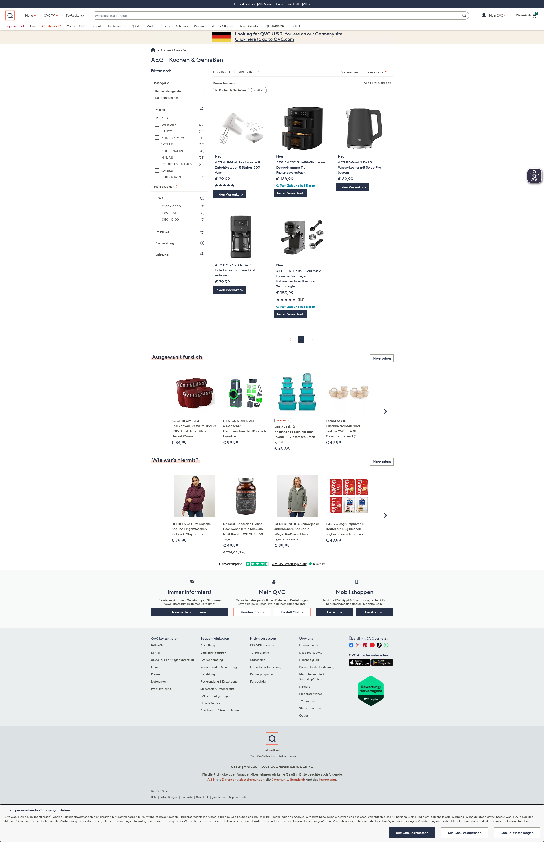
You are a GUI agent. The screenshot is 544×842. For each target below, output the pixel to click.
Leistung (162, 254)
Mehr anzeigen (164, 186)
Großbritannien (266, 756)
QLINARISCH (274, 26)
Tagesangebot (14, 26)
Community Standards (288, 779)
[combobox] (276, 16)
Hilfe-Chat (158, 645)
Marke (160, 109)
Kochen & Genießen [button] (232, 90)
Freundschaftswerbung (265, 667)
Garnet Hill (202, 797)
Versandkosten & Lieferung (218, 667)
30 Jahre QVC (51, 26)
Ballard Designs (168, 797)
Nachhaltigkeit (309, 660)
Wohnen (199, 26)
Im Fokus (162, 232)
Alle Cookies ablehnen (465, 833)
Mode (150, 26)
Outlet (303, 715)
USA (251, 756)
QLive (155, 667)
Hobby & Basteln (222, 26)
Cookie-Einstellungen (517, 833)
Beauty (165, 26)
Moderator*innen (311, 694)
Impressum (327, 779)
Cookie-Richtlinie (519, 821)
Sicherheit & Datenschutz (217, 688)
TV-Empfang (307, 701)
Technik (295, 26)
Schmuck (182, 26)
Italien (282, 756)
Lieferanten (159, 681)
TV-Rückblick (75, 15)
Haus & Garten (249, 26)
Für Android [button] (374, 612)
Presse (155, 674)
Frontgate (187, 797)
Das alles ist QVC (310, 652)
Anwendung (164, 243)
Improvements (237, 797)
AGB (211, 779)
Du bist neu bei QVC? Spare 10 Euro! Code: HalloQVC (271, 4)
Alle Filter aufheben (377, 82)
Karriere (304, 686)
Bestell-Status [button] (292, 612)
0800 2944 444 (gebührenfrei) (172, 660)
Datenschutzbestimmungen (243, 779)
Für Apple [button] (334, 612)
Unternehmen (308, 645)
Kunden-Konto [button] (252, 612)
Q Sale (136, 26)
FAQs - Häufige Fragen (215, 696)
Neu (33, 26)
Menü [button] (29, 15)
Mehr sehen (382, 358)
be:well (97, 26)
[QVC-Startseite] (153, 50)
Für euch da (258, 681)
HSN (153, 797)
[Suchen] (465, 15)
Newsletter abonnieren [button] (189, 612)
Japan (292, 756)
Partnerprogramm (262, 674)
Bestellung (207, 645)
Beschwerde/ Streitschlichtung (221, 710)
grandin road (219, 797)
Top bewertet (117, 26)
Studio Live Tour (310, 708)
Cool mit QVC (76, 26)
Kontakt (156, 652)
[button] (490, 15)
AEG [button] (260, 90)
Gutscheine (257, 660)
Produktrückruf (161, 688)
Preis (159, 198)
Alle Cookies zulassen (412, 833)
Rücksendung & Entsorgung (219, 681)
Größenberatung (211, 660)
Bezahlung (207, 674)
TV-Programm (259, 652)
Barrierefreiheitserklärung (316, 667)
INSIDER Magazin (262, 645)
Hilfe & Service (210, 703)
